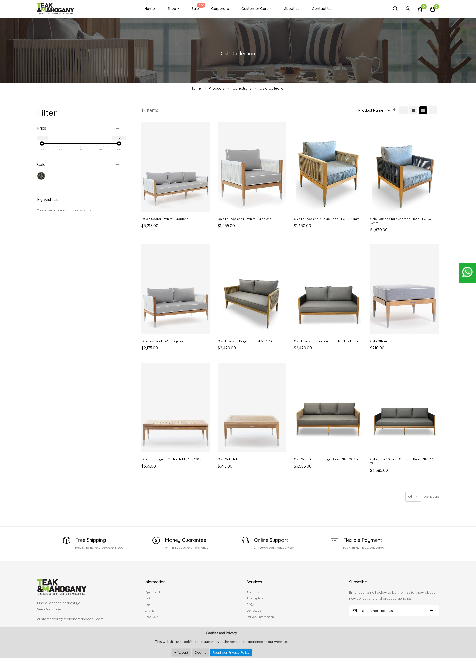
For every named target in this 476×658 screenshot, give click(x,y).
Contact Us (321, 8)
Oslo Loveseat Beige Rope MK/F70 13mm (247, 341)
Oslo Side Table (229, 459)
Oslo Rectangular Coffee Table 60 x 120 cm (172, 459)
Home (150, 8)
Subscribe (431, 611)
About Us (291, 8)
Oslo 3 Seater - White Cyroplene (165, 219)
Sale (198, 7)
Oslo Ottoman (380, 341)
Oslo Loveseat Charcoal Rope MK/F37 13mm (326, 341)
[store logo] (55, 8)
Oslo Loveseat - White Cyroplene (165, 341)
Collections (242, 88)
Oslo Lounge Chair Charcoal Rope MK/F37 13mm (400, 221)
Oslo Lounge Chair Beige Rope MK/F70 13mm (326, 219)
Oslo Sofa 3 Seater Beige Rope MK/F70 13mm (327, 459)
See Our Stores (49, 609)
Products (217, 88)
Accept (182, 652)
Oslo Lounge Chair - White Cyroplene (245, 219)
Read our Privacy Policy (231, 652)
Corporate (220, 8)
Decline (200, 652)
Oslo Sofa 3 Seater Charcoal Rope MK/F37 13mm (401, 461)
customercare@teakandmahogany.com (70, 619)
